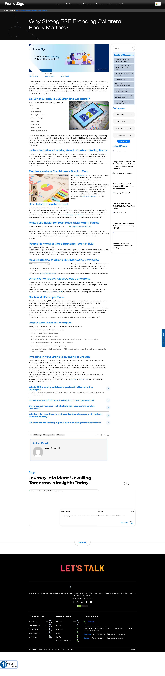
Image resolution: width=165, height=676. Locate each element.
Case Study (59, 629)
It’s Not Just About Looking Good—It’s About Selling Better (123, 67)
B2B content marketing (90, 196)
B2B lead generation (48, 435)
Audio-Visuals (120, 121)
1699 (101, 511)
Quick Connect (163, 338)
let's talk (82, 568)
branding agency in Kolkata (74, 215)
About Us (59, 4)
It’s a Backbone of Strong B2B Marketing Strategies (123, 96)
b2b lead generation (80, 175)
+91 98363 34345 (99, 634)
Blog (11, 10)
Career (110, 4)
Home (6, 10)
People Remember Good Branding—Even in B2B (122, 90)
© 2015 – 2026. (40, 649)
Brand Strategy (33, 621)
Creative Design (121, 135)
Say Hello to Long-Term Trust (123, 79)
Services (69, 4)
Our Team (59, 637)
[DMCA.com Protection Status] (82, 606)
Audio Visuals (33, 637)
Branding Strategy (122, 128)
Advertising (120, 114)
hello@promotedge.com (118, 634)
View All (82, 542)
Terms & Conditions (68, 649)
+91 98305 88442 (99, 638)
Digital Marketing (34, 633)
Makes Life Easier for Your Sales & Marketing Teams (122, 84)
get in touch (84, 379)
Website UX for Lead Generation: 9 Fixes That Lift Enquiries (122, 246)
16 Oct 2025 (66, 511)
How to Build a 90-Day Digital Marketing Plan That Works (124, 206)
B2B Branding (37, 435)
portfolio (74, 379)
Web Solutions (33, 629)
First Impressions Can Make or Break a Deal (124, 74)
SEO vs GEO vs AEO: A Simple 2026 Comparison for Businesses (123, 186)
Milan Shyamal (33, 76)
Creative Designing (34, 625)
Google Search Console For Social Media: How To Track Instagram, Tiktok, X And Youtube (124, 165)
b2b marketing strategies (48, 273)
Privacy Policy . (56, 649)
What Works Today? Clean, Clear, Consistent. (122, 102)
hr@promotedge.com (117, 638)
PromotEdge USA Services (64, 641)
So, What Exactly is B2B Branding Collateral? (122, 60)
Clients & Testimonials (84, 4)
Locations (59, 625)
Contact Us (120, 4)
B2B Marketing (60, 435)
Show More (123, 141)
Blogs (58, 633)
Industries (59, 621)
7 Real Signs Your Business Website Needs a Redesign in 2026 (124, 226)
